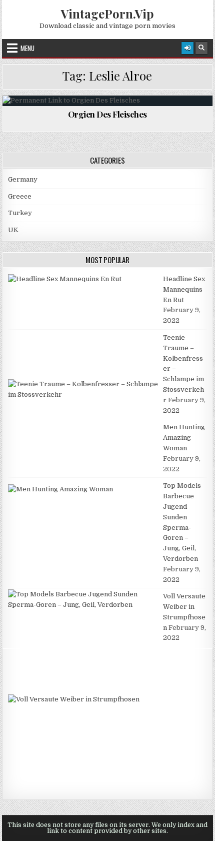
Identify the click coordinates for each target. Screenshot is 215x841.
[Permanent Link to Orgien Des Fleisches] (107, 101)
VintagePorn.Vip (107, 14)
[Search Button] (202, 48)
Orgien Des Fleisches (107, 114)
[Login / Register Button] (188, 48)
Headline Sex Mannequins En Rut (184, 289)
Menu (27, 48)
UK (13, 230)
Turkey (20, 213)
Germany (23, 179)
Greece (20, 196)
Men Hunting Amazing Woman (184, 437)
